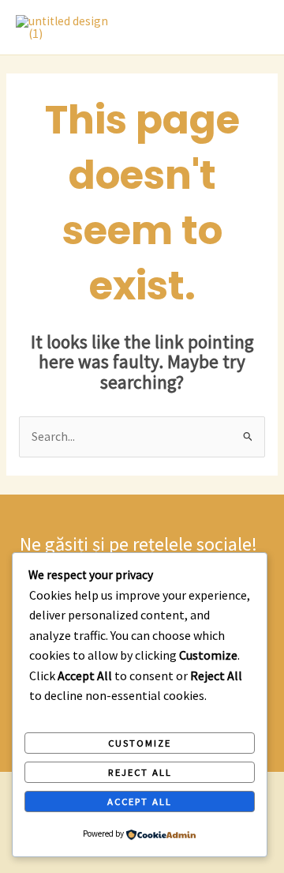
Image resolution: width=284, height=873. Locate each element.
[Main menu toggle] (251, 27)
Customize (139, 742)
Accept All (139, 801)
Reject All (140, 772)
